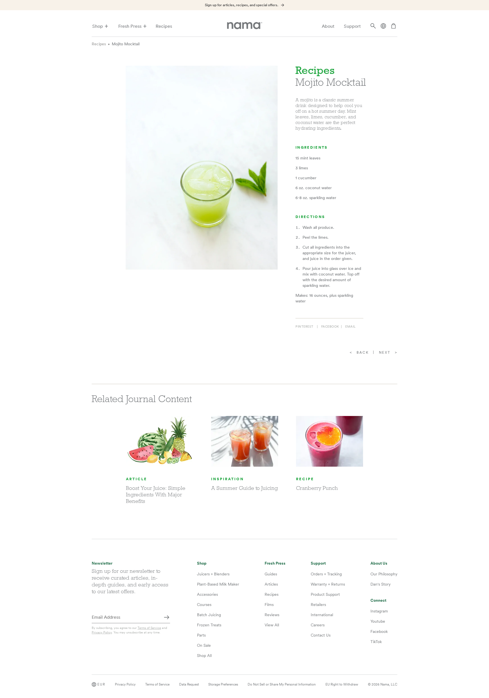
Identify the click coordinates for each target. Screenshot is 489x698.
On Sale (204, 645)
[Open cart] (393, 26)
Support (352, 26)
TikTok (376, 641)
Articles (271, 584)
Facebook (379, 631)
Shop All (204, 655)
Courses (204, 604)
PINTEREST (304, 326)
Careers (318, 625)
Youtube (377, 621)
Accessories (207, 594)
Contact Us (321, 635)
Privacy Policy (102, 632)
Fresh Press (129, 26)
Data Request (189, 684)
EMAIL (350, 326)
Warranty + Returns (328, 584)
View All (272, 625)
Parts (201, 635)
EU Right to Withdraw (341, 684)
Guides (271, 574)
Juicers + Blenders (213, 574)
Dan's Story (380, 584)
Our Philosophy (383, 574)
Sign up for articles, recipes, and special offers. (241, 5)
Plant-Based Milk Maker (218, 584)
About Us (378, 563)
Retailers (318, 604)
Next (385, 353)
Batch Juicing (209, 614)
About (328, 26)
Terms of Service (149, 628)
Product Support (325, 594)
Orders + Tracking (326, 574)
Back (363, 353)
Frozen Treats (209, 625)
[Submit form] (166, 617)
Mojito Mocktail (126, 44)
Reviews (272, 614)
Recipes (164, 26)
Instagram (379, 611)
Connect (378, 600)
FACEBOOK (330, 326)
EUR (101, 684)
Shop (97, 26)
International (322, 614)
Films (269, 604)
